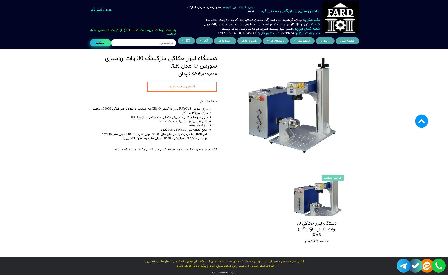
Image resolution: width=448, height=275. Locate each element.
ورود (108, 9)
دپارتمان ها (277, 41)
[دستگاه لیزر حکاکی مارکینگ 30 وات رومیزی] (290, 105)
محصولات (304, 41)
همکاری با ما (249, 41)
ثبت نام (96, 9)
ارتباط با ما (225, 41)
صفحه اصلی (347, 41)
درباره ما (325, 41)
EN (188, 41)
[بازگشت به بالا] (421, 137)
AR (206, 41)
